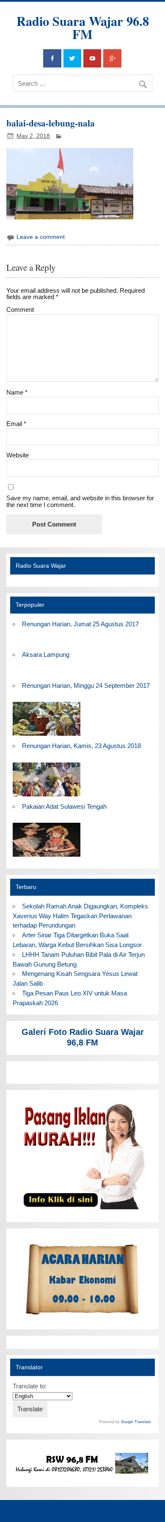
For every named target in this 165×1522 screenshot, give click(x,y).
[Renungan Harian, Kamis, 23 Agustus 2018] (46, 796)
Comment (20, 309)
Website (17, 455)
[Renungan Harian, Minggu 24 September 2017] (46, 736)
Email (16, 423)
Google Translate (136, 1422)
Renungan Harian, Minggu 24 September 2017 (86, 685)
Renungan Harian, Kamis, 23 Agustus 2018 (81, 745)
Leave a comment (40, 237)
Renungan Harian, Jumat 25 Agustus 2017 (80, 624)
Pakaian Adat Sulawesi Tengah (64, 806)
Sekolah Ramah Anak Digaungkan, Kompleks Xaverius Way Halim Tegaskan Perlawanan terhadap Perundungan (80, 916)
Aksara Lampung (45, 654)
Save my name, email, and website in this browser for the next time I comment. (80, 501)
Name (17, 392)
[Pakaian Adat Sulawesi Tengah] (46, 857)
